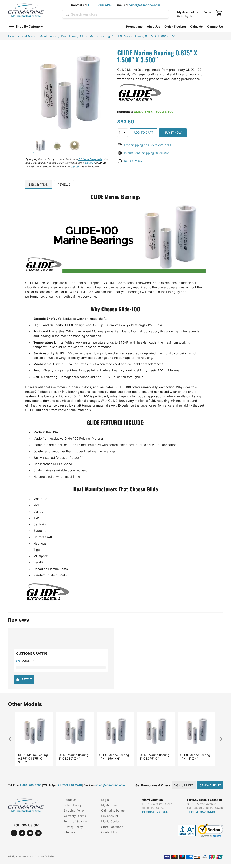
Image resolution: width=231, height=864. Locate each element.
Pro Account (109, 816)
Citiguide (196, 26)
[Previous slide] (11, 739)
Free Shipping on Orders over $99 (147, 145)
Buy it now (173, 132)
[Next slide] (219, 739)
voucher (89, 162)
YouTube (30, 833)
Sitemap (69, 832)
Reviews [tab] (64, 184)
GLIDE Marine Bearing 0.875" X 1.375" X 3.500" (33, 758)
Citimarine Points (113, 810)
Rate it (24, 679)
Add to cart (143, 132)
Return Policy (133, 161)
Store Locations (112, 827)
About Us (153, 26)
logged (74, 166)
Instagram (38, 833)
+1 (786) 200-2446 (70, 785)
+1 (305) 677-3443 (155, 812)
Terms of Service (75, 821)
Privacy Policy (73, 827)
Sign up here (184, 785)
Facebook (14, 833)
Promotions (134, 26)
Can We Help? (210, 785)
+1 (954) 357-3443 (201, 812)
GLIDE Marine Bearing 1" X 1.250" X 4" (73, 756)
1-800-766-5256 (100, 5)
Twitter (22, 833)
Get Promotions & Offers (152, 785)
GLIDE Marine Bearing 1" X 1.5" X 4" (195, 756)
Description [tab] (38, 184)
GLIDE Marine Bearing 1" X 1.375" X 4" (154, 756)
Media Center (110, 821)
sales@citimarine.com (144, 5)
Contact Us (215, 26)
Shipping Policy (74, 810)
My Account (109, 805)
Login (105, 800)
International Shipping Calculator (146, 153)
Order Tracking (175, 26)
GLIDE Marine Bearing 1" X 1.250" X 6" (114, 756)
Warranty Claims (75, 816)
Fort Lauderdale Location (204, 800)
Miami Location (152, 800)
